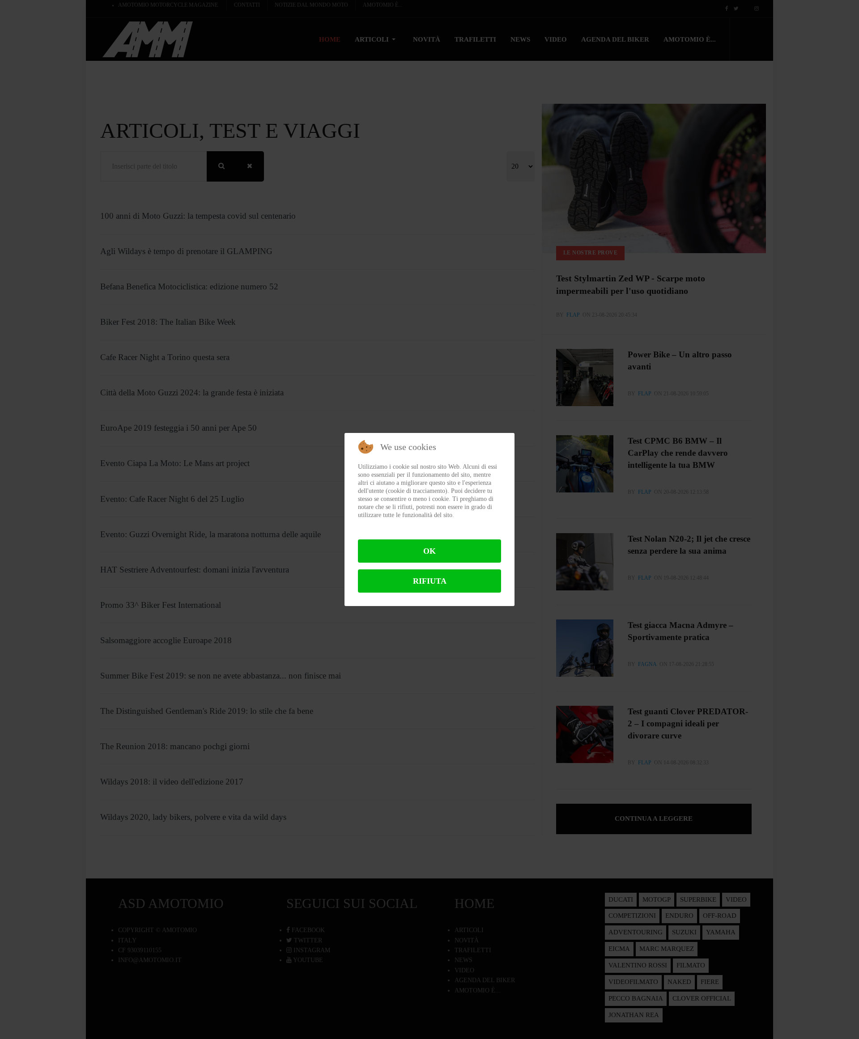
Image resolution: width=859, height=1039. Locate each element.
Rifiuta (430, 581)
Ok (429, 551)
